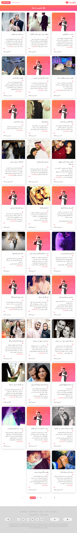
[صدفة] (71, 2)
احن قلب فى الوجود (17, 34)
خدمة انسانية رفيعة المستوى (39, 385)
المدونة (46, 511)
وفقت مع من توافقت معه (65, 78)
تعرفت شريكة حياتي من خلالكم (63, 428)
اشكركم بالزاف (44, 208)
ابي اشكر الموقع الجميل (66, 385)
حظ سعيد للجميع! (17, 253)
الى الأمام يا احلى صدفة (16, 385)
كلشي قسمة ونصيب (67, 253)
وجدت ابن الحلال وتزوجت (15, 428)
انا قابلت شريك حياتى (16, 162)
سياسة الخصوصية (33, 514)
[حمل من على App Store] (67, 519)
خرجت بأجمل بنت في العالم (39, 428)
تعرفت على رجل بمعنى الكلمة (39, 34)
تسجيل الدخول (16, 2)
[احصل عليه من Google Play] (54, 519)
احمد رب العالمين (68, 34)
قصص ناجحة (53, 511)
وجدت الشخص (18, 122)
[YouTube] (32, 519)
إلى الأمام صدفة (43, 297)
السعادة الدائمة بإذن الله (16, 341)
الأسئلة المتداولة (33, 511)
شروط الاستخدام (44, 514)
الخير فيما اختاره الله (17, 297)
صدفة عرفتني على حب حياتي (64, 341)
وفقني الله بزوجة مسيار (41, 472)
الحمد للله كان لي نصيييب (40, 78)
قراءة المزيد (69, 47)
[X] (18, 519)
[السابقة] (54, 498)
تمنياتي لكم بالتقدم (42, 162)
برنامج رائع (45, 122)
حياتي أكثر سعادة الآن (66, 472)
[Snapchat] (23, 519)
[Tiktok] (27, 519)
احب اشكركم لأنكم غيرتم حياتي (39, 253)
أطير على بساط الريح (67, 208)
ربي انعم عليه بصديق (17, 208)
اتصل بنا (41, 511)
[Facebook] (41, 519)
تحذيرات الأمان (24, 511)
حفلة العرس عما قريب (66, 122)
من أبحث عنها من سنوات (40, 341)
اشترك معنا (6, 2)
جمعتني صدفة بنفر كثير (66, 297)
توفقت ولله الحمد (17, 78)
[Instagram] (37, 519)
